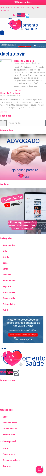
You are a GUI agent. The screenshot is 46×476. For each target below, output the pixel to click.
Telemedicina (9, 304)
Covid (5, 269)
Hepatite (7, 286)
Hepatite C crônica (24, 60)
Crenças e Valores (11, 460)
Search (3, 121)
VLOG (5, 310)
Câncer (6, 263)
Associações (9, 245)
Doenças (7, 274)
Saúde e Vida (9, 298)
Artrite (6, 257)
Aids (5, 251)
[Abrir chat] (39, 469)
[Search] (45, 123)
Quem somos (9, 454)
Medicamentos (10, 428)
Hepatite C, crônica (10, 93)
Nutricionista (9, 292)
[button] (2, 32)
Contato (7, 466)
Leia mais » (18, 90)
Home (5, 448)
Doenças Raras (10, 423)
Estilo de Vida (9, 280)
